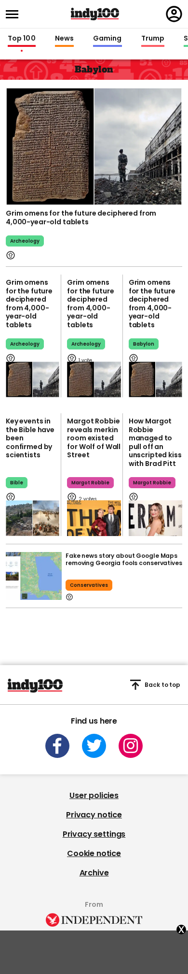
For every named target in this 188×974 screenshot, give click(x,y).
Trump (152, 38)
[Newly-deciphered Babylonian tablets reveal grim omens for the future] (155, 379)
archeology (25, 241)
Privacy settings (94, 834)
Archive (94, 872)
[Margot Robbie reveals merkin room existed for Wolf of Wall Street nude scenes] (94, 518)
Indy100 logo (95, 14)
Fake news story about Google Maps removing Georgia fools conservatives (124, 559)
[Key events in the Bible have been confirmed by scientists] (32, 518)
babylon (143, 344)
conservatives (89, 585)
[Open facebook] (57, 746)
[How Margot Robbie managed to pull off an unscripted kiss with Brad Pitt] (155, 518)
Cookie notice (94, 853)
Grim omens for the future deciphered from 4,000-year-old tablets (81, 217)
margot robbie (90, 482)
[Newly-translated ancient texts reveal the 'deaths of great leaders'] (94, 379)
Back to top (162, 685)
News (64, 38)
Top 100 (22, 38)
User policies (94, 795)
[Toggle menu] (15, 14)
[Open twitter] (94, 746)
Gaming (107, 38)
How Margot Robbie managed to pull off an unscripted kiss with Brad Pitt (155, 442)
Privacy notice (94, 814)
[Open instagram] (131, 746)
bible (16, 482)
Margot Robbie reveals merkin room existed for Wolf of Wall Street (94, 438)
